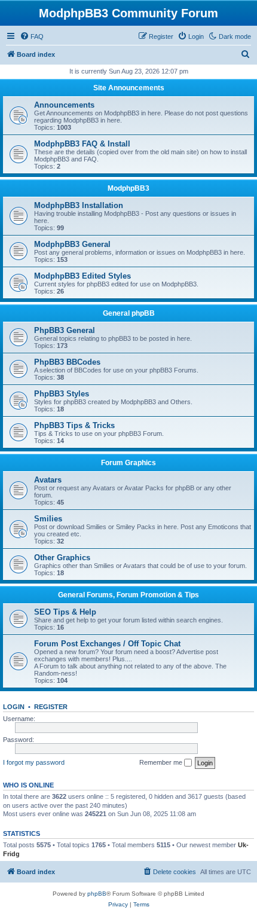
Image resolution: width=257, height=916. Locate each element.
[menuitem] (32, 36)
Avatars (48, 479)
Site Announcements (128, 88)
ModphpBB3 (128, 188)
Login (14, 706)
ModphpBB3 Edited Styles (82, 275)
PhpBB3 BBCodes (67, 362)
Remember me (161, 762)
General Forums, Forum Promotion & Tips (128, 595)
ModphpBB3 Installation (78, 205)
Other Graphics (62, 557)
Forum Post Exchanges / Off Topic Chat (107, 643)
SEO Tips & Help (65, 611)
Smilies (48, 518)
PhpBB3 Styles (61, 393)
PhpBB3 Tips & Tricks (74, 425)
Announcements (64, 104)
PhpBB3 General (64, 330)
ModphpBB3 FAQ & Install (82, 143)
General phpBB (129, 313)
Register (51, 706)
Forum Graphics (128, 463)
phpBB (96, 893)
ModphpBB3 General (72, 244)
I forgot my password (34, 762)
